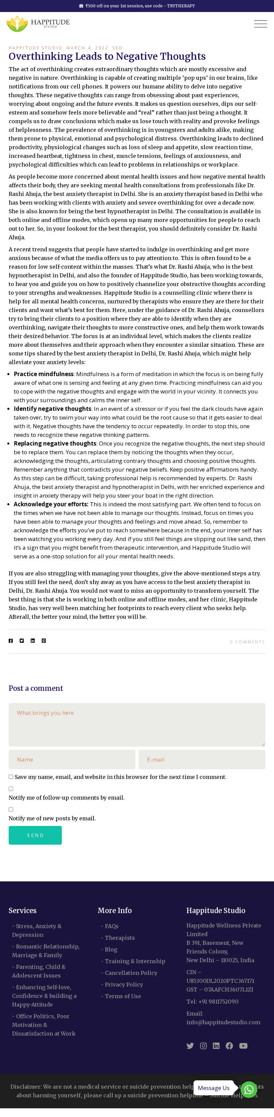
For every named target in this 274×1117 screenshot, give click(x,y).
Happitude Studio (36, 48)
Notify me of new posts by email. (52, 818)
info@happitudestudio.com (223, 1022)
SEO (117, 48)
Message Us (214, 1088)
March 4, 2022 (87, 48)
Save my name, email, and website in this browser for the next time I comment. (121, 777)
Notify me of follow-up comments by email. (67, 797)
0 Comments (247, 642)
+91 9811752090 (218, 1001)
